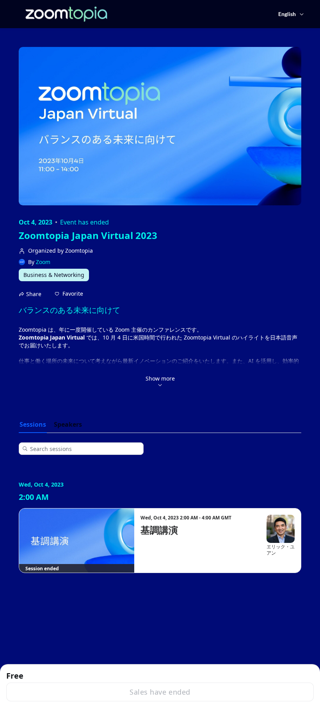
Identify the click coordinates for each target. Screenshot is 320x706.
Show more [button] (160, 378)
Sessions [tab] (33, 424)
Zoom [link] (43, 262)
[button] (69, 293)
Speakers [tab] (68, 424)
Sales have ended (160, 692)
